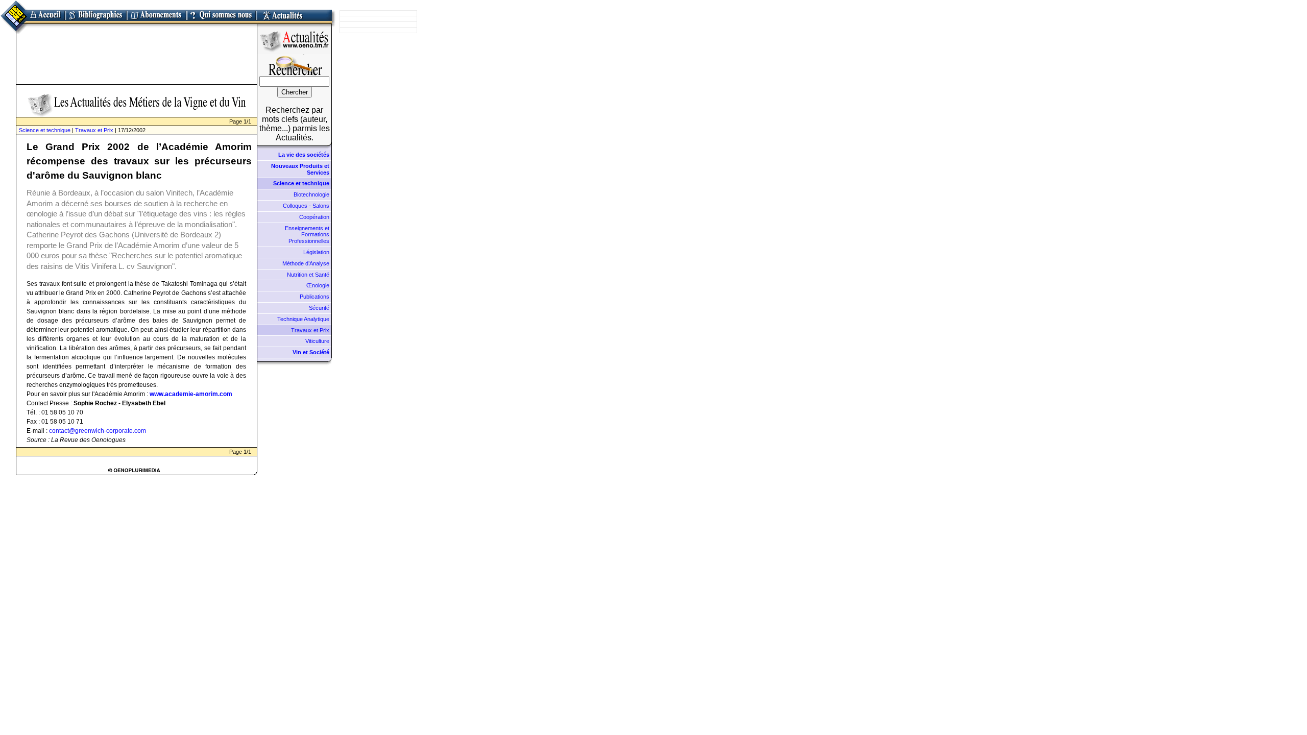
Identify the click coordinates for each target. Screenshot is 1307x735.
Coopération (314, 217)
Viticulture (317, 341)
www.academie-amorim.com (191, 394)
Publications (314, 296)
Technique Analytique (303, 319)
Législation (316, 252)
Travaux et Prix (94, 130)
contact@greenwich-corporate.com (97, 430)
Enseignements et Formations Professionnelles (307, 234)
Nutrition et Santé (308, 275)
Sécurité (319, 308)
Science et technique (44, 130)
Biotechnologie (311, 194)
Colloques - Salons (306, 206)
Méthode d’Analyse (305, 263)
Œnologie (317, 285)
